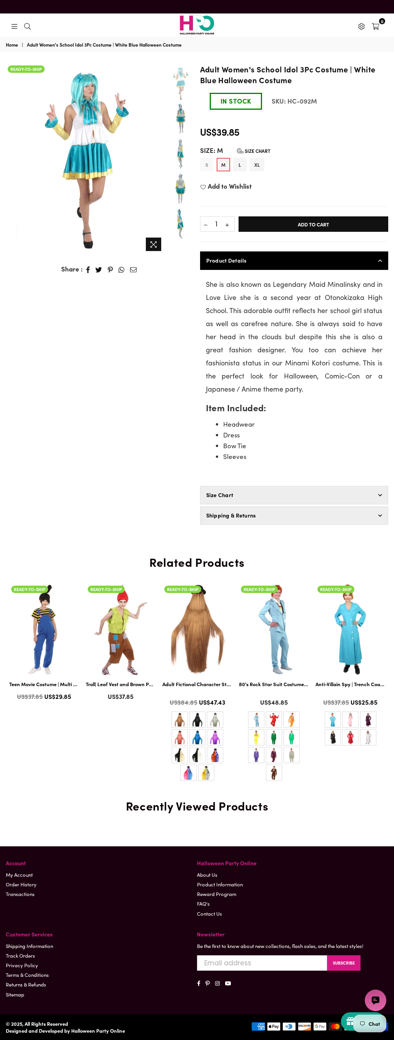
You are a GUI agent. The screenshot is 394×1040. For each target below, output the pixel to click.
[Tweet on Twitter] (98, 269)
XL (257, 164)
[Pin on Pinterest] (110, 269)
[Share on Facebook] (88, 269)
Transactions (20, 894)
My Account (19, 874)
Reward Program (216, 894)
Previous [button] (11, 153)
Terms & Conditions (27, 974)
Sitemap (15, 994)
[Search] (27, 25)
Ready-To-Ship (26, 69)
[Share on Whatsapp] (122, 269)
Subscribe (344, 963)
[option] (86, 159)
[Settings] (361, 25)
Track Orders (20, 955)
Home (12, 45)
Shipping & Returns (231, 515)
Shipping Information (29, 946)
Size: (235, 150)
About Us (207, 874)
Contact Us (209, 913)
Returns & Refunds (26, 984)
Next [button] (159, 159)
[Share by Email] (133, 269)
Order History (21, 884)
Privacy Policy (22, 965)
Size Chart (257, 150)
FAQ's (203, 903)
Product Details (226, 260)
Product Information (220, 884)
